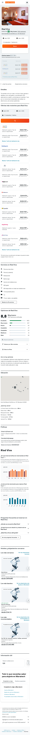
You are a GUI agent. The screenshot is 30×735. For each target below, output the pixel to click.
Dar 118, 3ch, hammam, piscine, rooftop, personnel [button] (14, 638)
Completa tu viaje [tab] (8, 681)
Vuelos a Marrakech (9, 690)
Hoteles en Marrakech (9, 694)
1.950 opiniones (21, 31)
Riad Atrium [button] (4, 572)
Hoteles (13, 730)
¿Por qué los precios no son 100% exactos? (13, 722)
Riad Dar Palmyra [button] (5, 604)
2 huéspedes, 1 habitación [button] (10, 42)
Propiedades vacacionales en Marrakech (13, 696)
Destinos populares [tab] (20, 681)
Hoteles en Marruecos (6, 731)
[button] (2, 2)
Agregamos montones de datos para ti (12, 719)
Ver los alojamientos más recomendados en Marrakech (23, 618)
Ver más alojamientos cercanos (23, 553)
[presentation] (4, 457)
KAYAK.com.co (7, 730)
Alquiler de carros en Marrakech (11, 692)
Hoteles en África (20, 730)
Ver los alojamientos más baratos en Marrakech (23, 584)
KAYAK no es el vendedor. (9, 717)
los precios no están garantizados (9, 712)
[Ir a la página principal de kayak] (10, 2)
